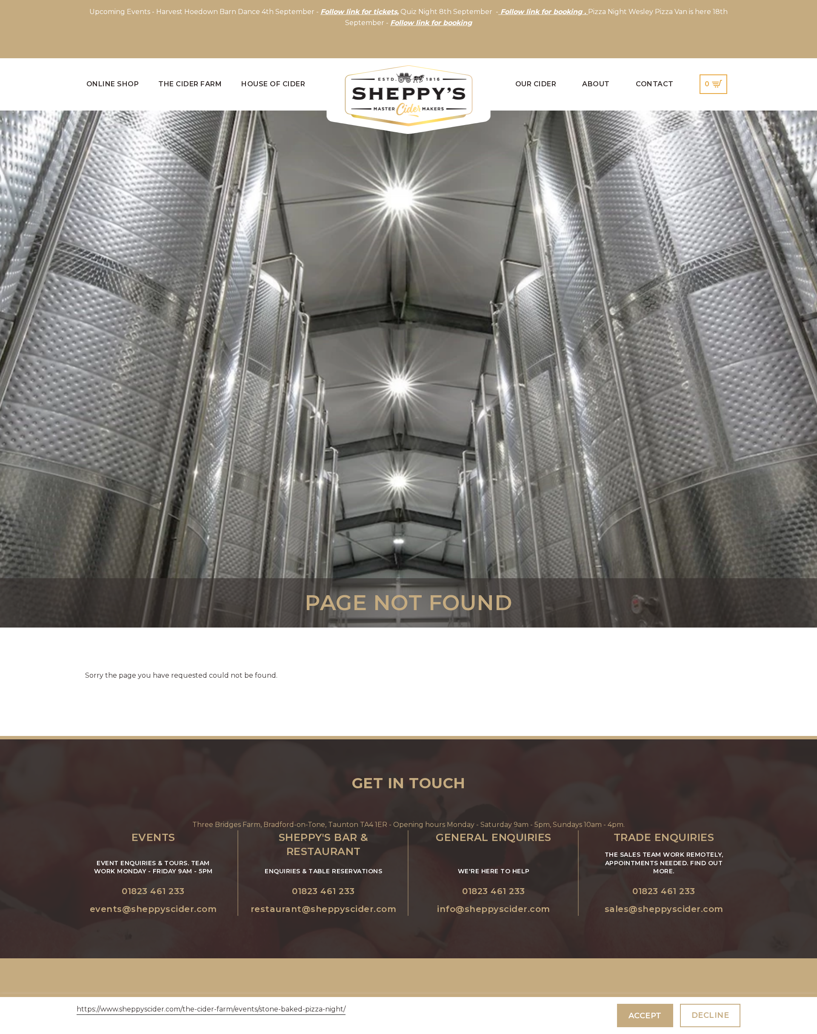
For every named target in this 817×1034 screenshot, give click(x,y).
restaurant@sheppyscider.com (324, 909)
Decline (710, 1015)
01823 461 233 (153, 891)
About (596, 84)
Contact (655, 84)
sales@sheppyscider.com (664, 909)
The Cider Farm (190, 84)
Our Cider (536, 84)
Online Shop (112, 84)
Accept (645, 1015)
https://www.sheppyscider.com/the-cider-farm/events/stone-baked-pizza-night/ (211, 1009)
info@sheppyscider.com (493, 909)
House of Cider (273, 84)
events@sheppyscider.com (153, 909)
